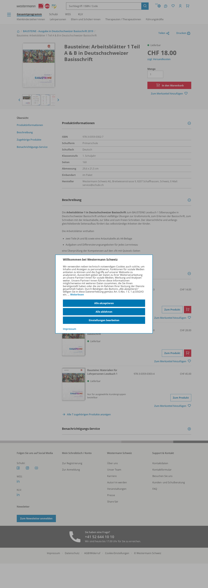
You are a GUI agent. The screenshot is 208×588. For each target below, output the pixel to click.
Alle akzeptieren (104, 303)
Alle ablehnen (104, 311)
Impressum (69, 329)
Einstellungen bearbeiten (104, 320)
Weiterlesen (77, 294)
